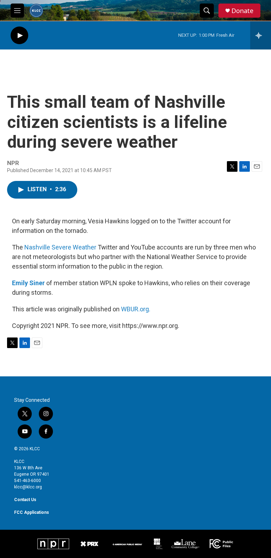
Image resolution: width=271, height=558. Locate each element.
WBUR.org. (135, 309)
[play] (19, 35)
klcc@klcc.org (28, 486)
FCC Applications (31, 512)
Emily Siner (28, 283)
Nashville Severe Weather (60, 247)
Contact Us (25, 499)
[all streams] (260, 35)
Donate (242, 10)
